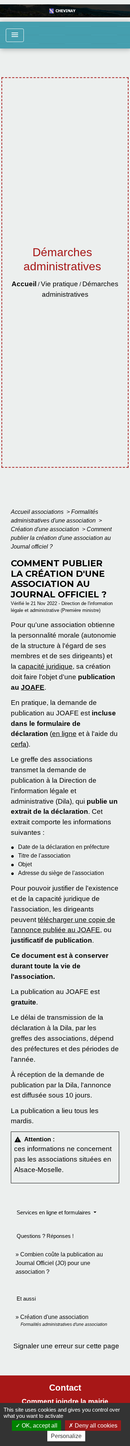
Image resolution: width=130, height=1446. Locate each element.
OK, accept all (38, 1425)
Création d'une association (46, 529)
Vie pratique (59, 284)
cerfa (18, 744)
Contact (65, 1387)
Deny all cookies (95, 1425)
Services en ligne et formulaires (54, 1212)
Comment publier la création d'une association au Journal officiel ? (61, 538)
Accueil (24, 284)
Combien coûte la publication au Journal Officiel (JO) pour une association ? (59, 1263)
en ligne (64, 733)
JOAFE (32, 687)
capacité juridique (45, 666)
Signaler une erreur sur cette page (66, 1346)
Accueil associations (38, 512)
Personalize (66, 1436)
